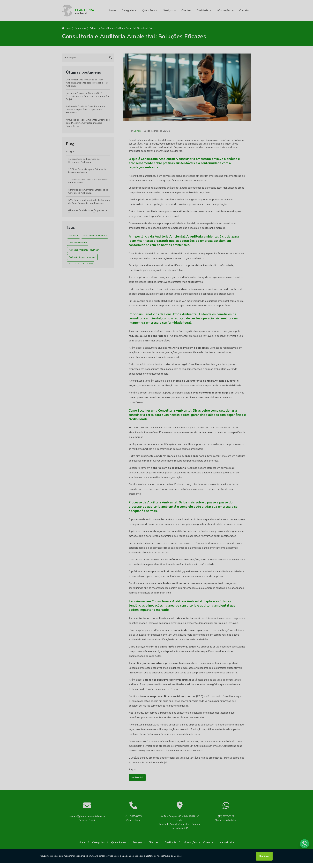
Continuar (264, 856)
